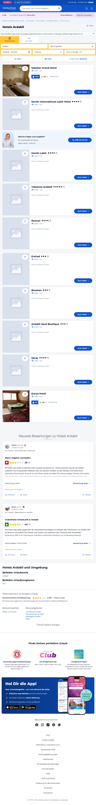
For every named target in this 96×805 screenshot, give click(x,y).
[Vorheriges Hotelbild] (5, 80)
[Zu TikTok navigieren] (48, 725)
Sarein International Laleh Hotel (51, 101)
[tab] (9, 39)
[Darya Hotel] (16, 406)
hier (82, 34)
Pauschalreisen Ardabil (35, 614)
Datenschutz (48, 759)
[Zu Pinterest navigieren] (53, 725)
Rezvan (35, 220)
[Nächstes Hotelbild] (27, 80)
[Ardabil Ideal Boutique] (16, 337)
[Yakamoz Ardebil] (16, 199)
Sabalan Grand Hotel (44, 67)
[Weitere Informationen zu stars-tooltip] (80, 102)
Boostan (36, 290)
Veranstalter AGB (48, 750)
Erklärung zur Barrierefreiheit (48, 783)
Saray (34, 358)
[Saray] (16, 370)
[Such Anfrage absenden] (59, 8)
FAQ (48, 735)
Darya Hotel (38, 393)
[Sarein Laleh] (16, 166)
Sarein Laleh (39, 153)
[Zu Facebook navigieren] (37, 725)
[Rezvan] (16, 233)
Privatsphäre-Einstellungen (48, 764)
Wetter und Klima (9, 612)
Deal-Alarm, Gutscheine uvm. (48, 745)
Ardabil (5, 576)
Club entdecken (66, 15)
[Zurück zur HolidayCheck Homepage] (9, 8)
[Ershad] (16, 269)
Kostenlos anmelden (84, 15)
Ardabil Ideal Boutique (45, 324)
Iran (4, 583)
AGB (48, 774)
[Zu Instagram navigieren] (42, 725)
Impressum (48, 793)
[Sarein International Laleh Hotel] (16, 114)
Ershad (35, 256)
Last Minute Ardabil (33, 612)
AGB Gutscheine (48, 778)
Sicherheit (48, 788)
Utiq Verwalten (48, 769)
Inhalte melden (48, 740)
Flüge (28, 619)
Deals (6, 2)
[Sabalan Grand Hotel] (16, 80)
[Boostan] (16, 303)
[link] (86, 8)
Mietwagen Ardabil (33, 616)
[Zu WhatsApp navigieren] (59, 725)
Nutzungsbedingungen (48, 754)
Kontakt (71, 2)
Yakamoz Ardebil (41, 187)
